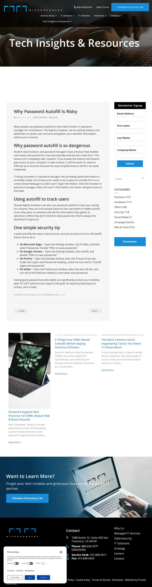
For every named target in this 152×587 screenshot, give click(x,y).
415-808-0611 (98, 555)
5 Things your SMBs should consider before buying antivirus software (72, 343)
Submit (130, 163)
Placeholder (130, 241)
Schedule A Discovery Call (130, 7)
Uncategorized (122, 222)
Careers (119, 553)
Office (117, 207)
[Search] (143, 178)
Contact (119, 558)
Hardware (119, 202)
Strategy (119, 548)
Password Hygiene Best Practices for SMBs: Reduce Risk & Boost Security (29, 415)
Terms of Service (101, 580)
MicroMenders (41, 117)
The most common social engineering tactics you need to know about (121, 343)
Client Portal (102, 7)
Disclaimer (118, 580)
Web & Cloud (121, 227)
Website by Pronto (135, 580)
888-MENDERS (84, 7)
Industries (99, 15)
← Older (20, 310)
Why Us (119, 528)
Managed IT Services (127, 533)
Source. (62, 294)
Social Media (121, 217)
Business (119, 197)
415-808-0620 (86, 558)
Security (54, 117)
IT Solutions (84, 15)
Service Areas (48, 15)
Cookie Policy (83, 580)
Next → (96, 310)
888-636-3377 (89, 546)
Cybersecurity (123, 538)
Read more (14, 442)
